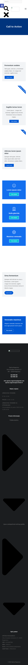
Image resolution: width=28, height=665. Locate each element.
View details (14, 194)
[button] (2, 6)
